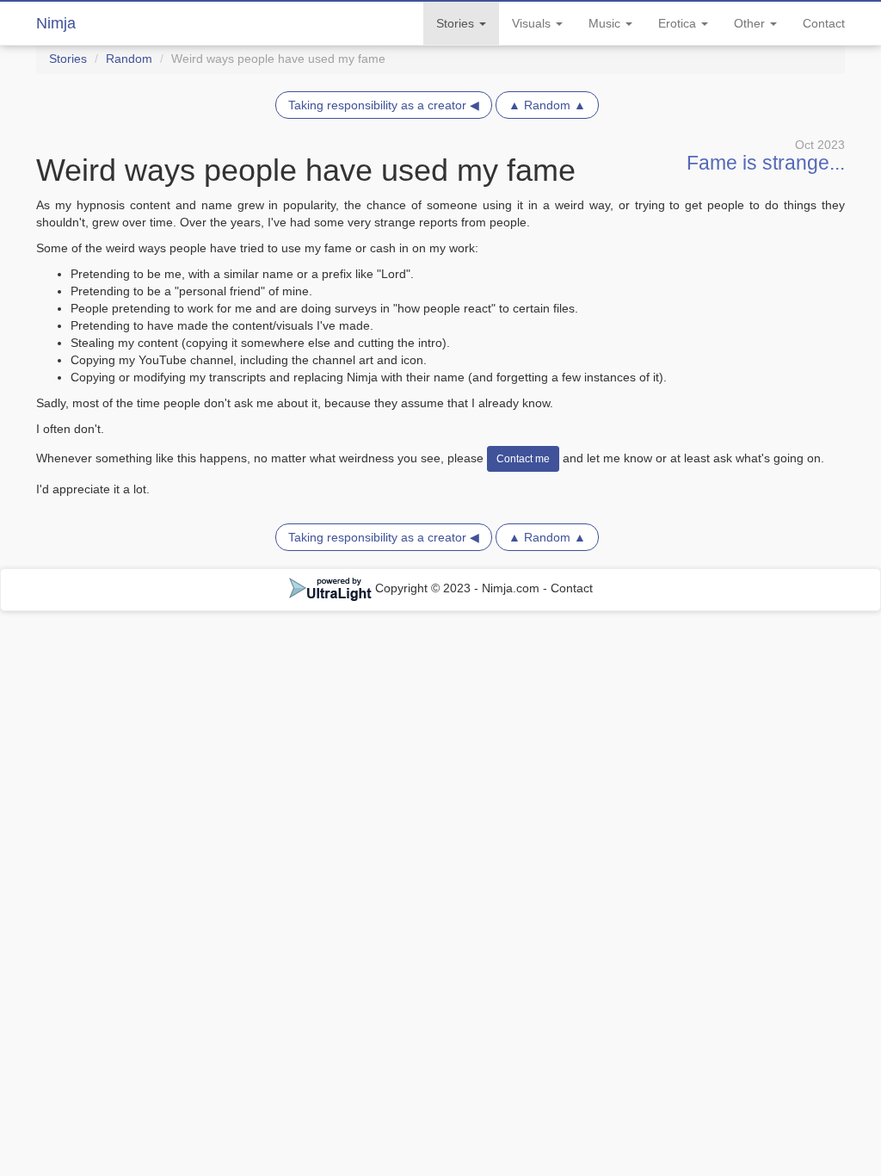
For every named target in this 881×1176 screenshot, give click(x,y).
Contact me (523, 459)
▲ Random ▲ (547, 105)
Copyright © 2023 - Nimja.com (457, 588)
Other (751, 23)
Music (606, 23)
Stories (456, 23)
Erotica (678, 23)
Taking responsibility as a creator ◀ (383, 105)
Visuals (533, 23)
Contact (824, 23)
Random (129, 58)
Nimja (56, 23)
